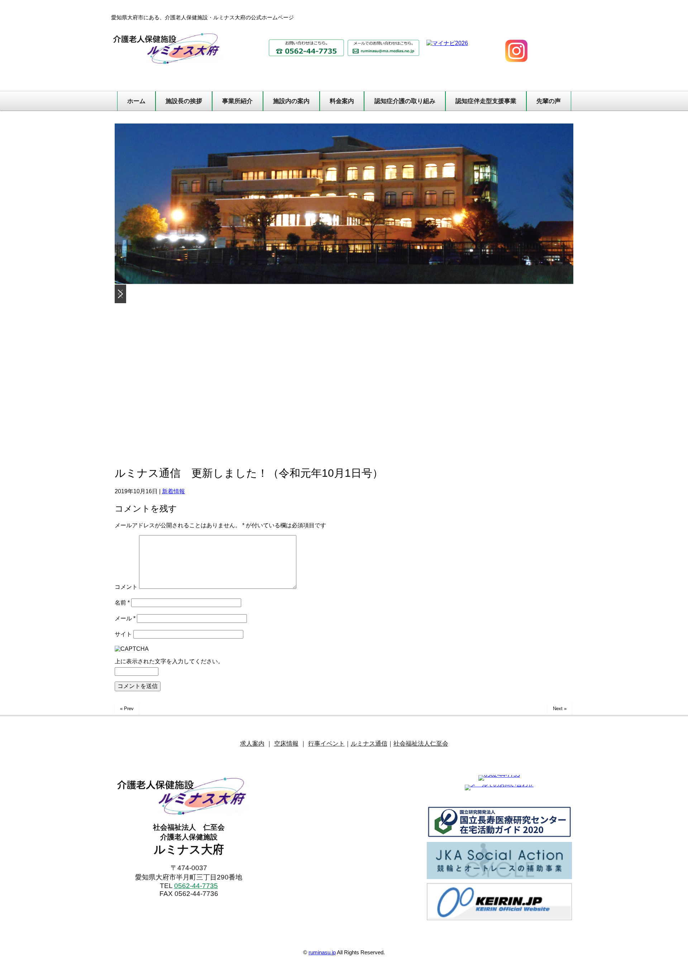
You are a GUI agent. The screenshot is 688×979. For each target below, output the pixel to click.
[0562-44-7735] (499, 775)
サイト (123, 634)
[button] (120, 294)
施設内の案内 (291, 101)
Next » (560, 708)
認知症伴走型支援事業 (485, 101)
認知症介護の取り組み (404, 101)
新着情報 (173, 491)
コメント (126, 587)
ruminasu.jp (322, 952)
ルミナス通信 (369, 743)
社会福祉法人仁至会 (420, 743)
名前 (122, 603)
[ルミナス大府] (189, 796)
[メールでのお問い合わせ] (499, 784)
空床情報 (286, 743)
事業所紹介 (237, 101)
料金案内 (342, 101)
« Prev (127, 708)
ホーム (136, 101)
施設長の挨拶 (184, 101)
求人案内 (252, 743)
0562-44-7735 (196, 886)
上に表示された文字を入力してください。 (169, 661)
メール (125, 618)
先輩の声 (548, 101)
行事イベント (326, 743)
